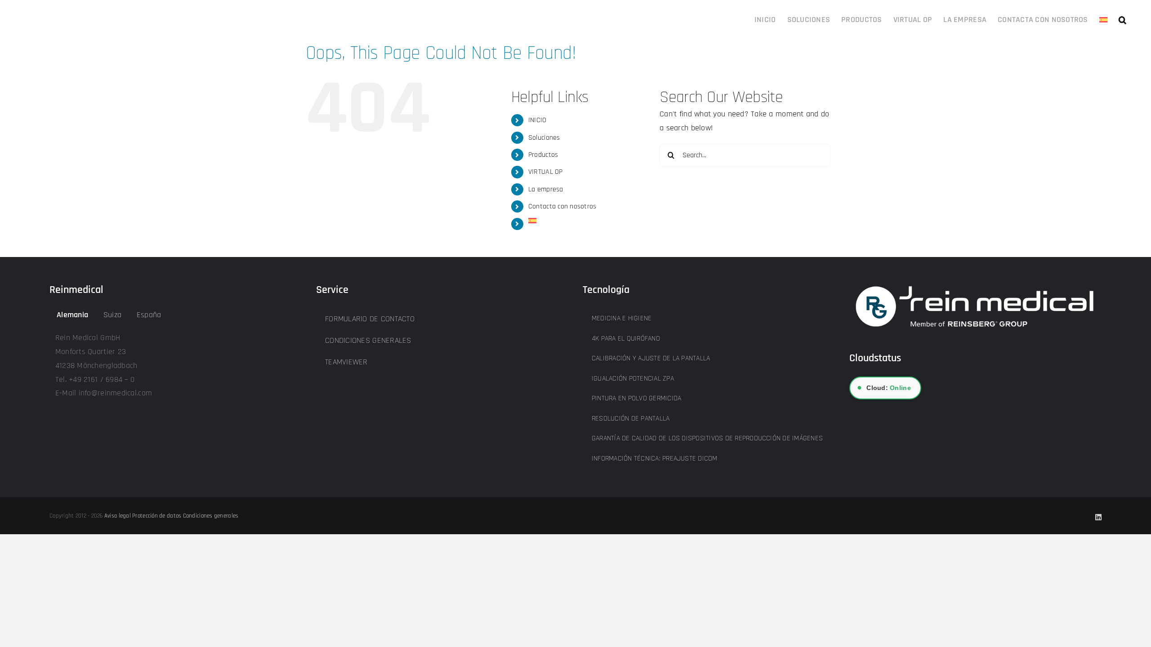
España (149, 315)
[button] (1122, 19)
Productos (543, 155)
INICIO (537, 120)
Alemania (72, 315)
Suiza (112, 315)
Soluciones (544, 137)
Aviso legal (117, 515)
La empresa (545, 189)
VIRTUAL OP (545, 172)
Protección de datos (156, 515)
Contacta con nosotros (562, 206)
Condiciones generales (211, 515)
